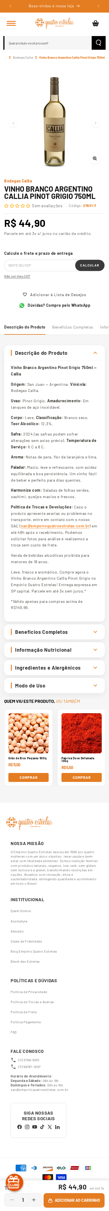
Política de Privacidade (29, 992)
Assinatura (19, 921)
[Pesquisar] (99, 43)
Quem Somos (21, 911)
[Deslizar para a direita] (96, 123)
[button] (11, 23)
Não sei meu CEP (17, 276)
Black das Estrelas (25, 961)
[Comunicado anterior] (10, 6)
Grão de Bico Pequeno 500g (27, 758)
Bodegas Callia (23, 57)
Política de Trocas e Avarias (32, 1002)
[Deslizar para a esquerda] (13, 123)
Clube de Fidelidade (26, 941)
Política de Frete (24, 1012)
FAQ (14, 1032)
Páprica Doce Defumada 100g (77, 759)
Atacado (17, 931)
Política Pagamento (26, 1022)
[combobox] (48, 43)
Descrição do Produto (25, 327)
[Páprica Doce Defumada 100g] (81, 733)
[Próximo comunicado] (99, 6)
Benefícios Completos (72, 327)
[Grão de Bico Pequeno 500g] (28, 733)
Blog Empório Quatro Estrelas (34, 951)
